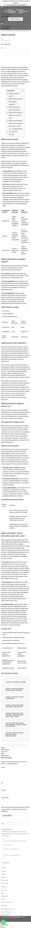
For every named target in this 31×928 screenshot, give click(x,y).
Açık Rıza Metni (5, 915)
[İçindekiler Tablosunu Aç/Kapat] (21, 90)
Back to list (4, 751)
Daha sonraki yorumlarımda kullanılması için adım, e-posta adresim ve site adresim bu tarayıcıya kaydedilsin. (15, 809)
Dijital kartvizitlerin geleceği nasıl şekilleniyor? (14, 734)
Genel (3, 31)
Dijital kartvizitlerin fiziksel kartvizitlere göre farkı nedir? (16, 123)
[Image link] (12, 824)
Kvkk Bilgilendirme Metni (8, 909)
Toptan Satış (4, 883)
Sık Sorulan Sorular (13, 133)
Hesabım (3, 871)
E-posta (3, 790)
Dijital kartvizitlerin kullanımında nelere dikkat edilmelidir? (16, 724)
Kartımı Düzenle (14, 19)
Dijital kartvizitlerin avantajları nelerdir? (15, 101)
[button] (3, 922)
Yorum (3, 767)
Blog (2, 893)
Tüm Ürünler (4, 880)
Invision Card (7, 40)
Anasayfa (4, 890)
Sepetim (3, 877)
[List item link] (15, 849)
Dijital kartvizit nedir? (14, 95)
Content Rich (17, 129)
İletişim (3, 899)
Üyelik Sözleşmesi (6, 912)
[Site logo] (8, 7)
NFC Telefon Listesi (6, 902)
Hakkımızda (4, 896)
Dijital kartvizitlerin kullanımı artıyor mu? (15, 115)
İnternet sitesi (5, 797)
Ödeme (3, 874)
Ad (2, 783)
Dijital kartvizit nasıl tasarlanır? (15, 108)
